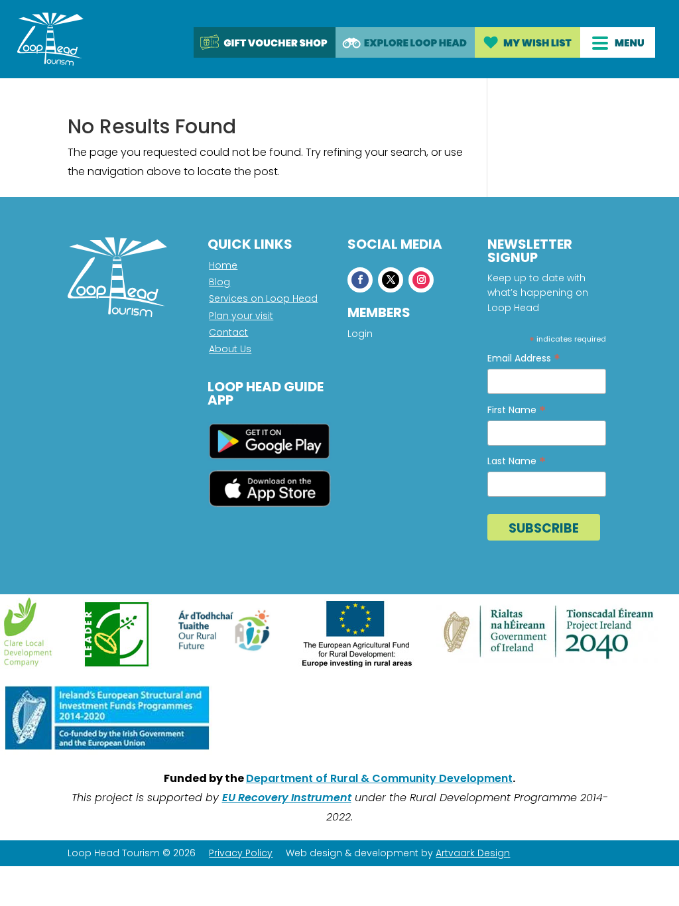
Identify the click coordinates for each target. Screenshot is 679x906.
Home (223, 265)
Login (360, 334)
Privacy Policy (241, 853)
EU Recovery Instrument (286, 797)
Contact (228, 332)
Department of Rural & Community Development (379, 778)
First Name (516, 410)
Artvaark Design (473, 853)
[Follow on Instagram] (421, 279)
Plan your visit (241, 315)
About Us (230, 349)
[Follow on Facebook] (360, 279)
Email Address (523, 358)
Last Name (516, 461)
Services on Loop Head (263, 298)
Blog (219, 282)
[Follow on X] (390, 279)
